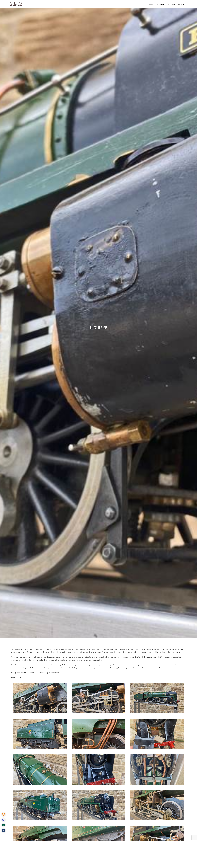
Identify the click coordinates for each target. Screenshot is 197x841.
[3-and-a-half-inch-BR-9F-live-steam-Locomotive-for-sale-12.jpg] (157, 805)
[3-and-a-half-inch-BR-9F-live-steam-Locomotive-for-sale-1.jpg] (40, 698)
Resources (171, 4)
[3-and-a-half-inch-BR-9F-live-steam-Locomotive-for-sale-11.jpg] (98, 805)
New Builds (160, 4)
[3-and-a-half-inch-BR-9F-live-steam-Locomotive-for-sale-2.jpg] (98, 698)
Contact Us (182, 4)
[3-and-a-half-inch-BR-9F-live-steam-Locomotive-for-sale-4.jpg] (40, 734)
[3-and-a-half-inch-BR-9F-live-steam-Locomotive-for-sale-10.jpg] (40, 805)
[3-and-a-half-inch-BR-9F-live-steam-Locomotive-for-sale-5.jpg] (98, 734)
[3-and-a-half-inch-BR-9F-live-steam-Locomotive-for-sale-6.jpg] (157, 734)
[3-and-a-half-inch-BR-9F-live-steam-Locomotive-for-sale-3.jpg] (157, 698)
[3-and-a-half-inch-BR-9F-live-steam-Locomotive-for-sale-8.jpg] (98, 769)
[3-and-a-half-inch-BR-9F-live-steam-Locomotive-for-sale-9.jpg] (157, 769)
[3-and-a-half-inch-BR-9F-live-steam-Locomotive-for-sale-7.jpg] (40, 769)
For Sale (150, 4)
